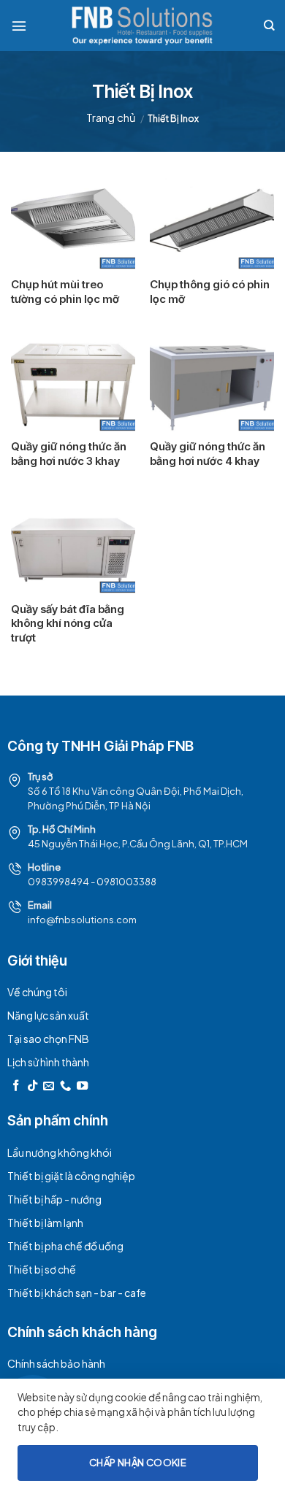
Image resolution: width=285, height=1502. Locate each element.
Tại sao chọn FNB (48, 1038)
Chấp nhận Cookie (137, 1462)
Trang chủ (111, 117)
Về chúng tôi (37, 991)
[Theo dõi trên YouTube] (82, 1086)
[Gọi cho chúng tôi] (65, 1086)
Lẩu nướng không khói (59, 1152)
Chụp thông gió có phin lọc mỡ (210, 291)
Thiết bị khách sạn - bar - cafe (76, 1292)
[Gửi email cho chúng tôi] (48, 1086)
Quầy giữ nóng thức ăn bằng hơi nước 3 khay (68, 453)
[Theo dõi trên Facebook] (15, 1086)
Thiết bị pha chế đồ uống (65, 1245)
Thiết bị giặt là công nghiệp (71, 1175)
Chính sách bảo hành (56, 1363)
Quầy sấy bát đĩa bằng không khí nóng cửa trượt (67, 623)
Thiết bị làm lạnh (45, 1222)
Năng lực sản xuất (48, 1015)
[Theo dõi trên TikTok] (32, 1086)
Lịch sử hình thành (48, 1061)
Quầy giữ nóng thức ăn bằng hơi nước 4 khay (207, 453)
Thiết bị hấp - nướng (54, 1199)
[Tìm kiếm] (269, 25)
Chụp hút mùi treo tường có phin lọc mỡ (65, 291)
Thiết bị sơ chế (41, 1269)
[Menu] (19, 25)
